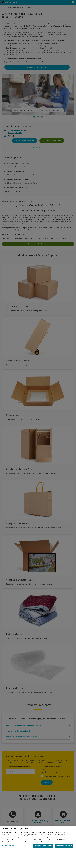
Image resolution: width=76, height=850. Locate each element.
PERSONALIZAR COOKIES (9, 845)
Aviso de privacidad (54, 842)
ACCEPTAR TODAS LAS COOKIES (43, 846)
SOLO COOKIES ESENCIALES (64, 846)
